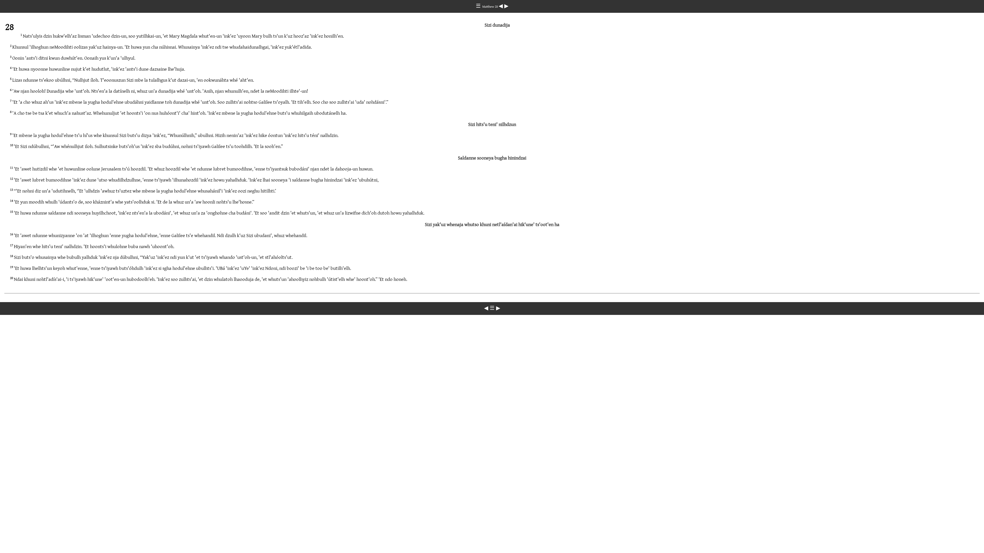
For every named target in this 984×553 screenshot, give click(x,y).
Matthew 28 (490, 6)
